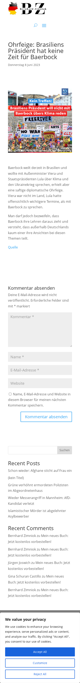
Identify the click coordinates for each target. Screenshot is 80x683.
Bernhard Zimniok (22, 535)
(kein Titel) (16, 478)
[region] (40, 648)
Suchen (64, 450)
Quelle (13, 247)
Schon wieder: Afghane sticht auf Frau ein (40, 470)
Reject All (40, 674)
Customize (40, 663)
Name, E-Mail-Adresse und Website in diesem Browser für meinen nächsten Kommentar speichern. (39, 400)
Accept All (40, 652)
